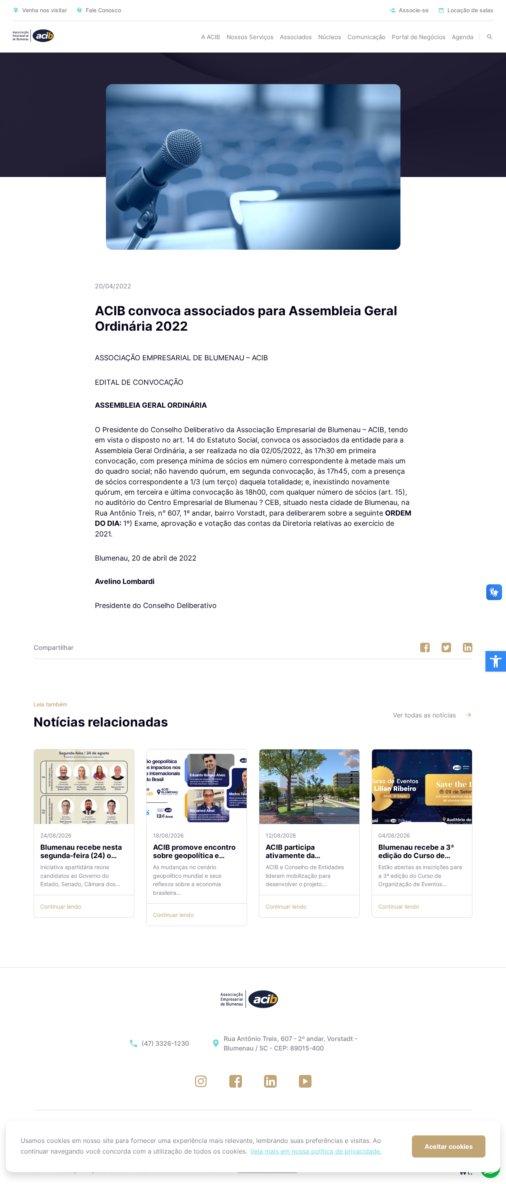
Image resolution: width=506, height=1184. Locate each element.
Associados (296, 37)
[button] (495, 661)
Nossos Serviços (250, 37)
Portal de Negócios (419, 37)
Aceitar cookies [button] (449, 1146)
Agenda (462, 37)
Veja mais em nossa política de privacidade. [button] (315, 1151)
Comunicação (366, 37)
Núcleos (329, 37)
